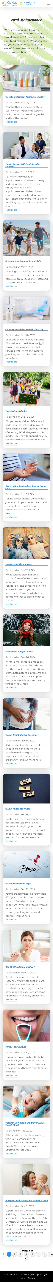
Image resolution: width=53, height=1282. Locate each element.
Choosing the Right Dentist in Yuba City (24, 329)
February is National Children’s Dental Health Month (24, 1123)
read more (11, 121)
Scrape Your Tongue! (15, 1046)
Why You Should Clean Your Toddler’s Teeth (26, 1200)
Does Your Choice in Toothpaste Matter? (25, 96)
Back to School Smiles (16, 411)
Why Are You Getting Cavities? (20, 967)
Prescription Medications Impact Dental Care (25, 487)
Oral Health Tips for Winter (18, 651)
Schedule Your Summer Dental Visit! (23, 261)
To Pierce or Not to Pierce (18, 564)
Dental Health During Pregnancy (22, 735)
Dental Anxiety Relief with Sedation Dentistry (22, 165)
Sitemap (32, 1278)
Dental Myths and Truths (17, 808)
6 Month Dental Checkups (18, 883)
